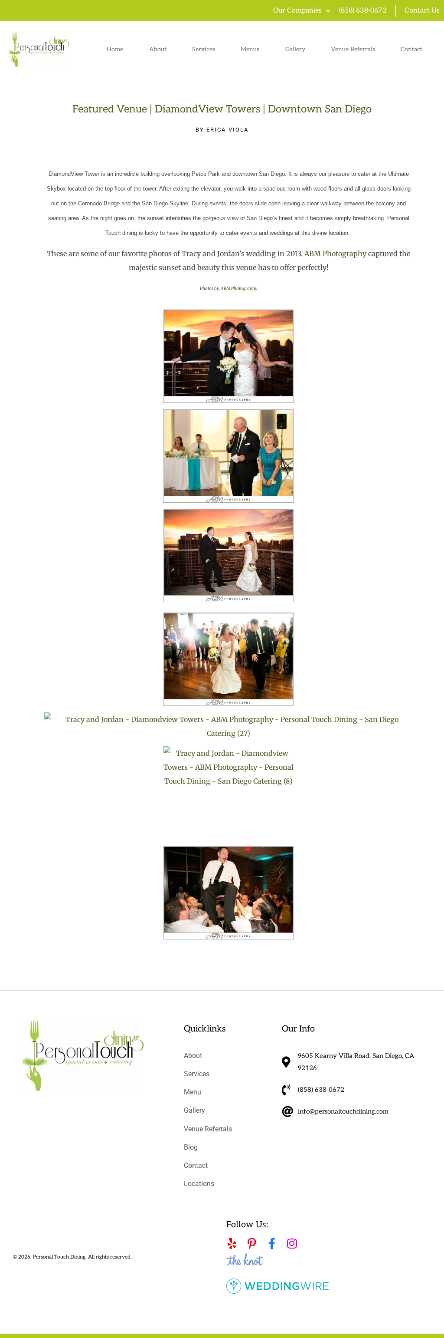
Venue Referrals (353, 49)
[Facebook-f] (272, 1243)
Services (203, 49)
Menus (250, 49)
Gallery (295, 49)
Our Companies (297, 11)
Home (115, 49)
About (157, 49)
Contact (411, 49)
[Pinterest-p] (252, 1243)
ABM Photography (335, 253)
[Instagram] (291, 1243)
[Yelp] (232, 1243)
